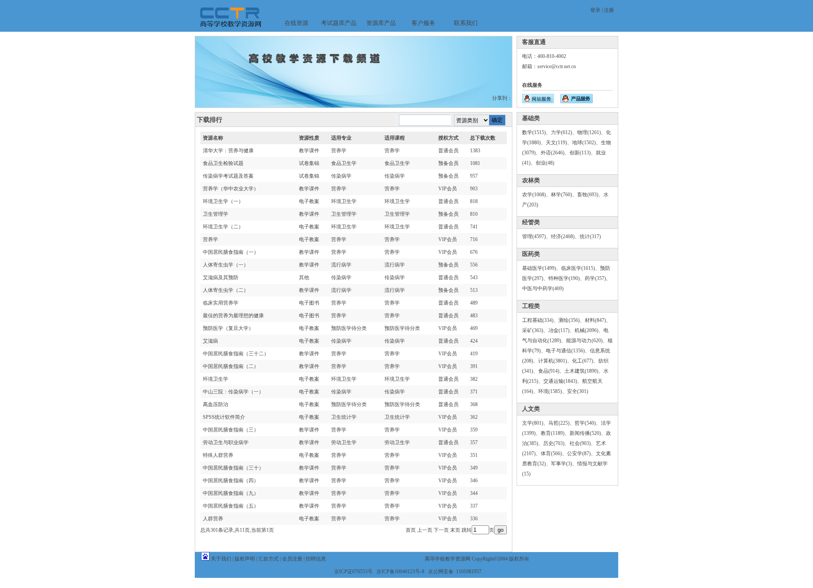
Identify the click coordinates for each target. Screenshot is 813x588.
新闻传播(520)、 (588, 433)
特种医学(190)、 (566, 278)
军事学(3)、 (564, 464)
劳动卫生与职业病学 (226, 442)
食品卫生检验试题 (223, 163)
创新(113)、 (583, 153)
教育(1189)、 (555, 433)
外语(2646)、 (555, 153)
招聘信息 (316, 559)
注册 (609, 10)
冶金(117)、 (561, 330)
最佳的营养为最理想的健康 (233, 316)
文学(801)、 (535, 423)
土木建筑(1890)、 (583, 371)
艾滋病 (210, 341)
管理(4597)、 (536, 236)
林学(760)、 (564, 195)
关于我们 (221, 559)
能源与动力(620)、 (587, 340)
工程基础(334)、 (540, 320)
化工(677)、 (585, 361)
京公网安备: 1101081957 (454, 571)
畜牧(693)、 (590, 195)
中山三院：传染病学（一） (233, 392)
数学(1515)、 (536, 132)
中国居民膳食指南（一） (231, 252)
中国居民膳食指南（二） (231, 366)
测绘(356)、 (572, 320)
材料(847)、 (598, 320)
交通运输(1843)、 (562, 381)
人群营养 (213, 519)
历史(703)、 (556, 443)
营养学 (210, 239)
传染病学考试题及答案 (228, 176)
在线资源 (296, 23)
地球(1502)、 (586, 143)
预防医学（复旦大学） (228, 328)
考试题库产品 (339, 23)
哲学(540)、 (588, 423)
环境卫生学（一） (223, 201)
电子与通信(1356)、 (568, 351)
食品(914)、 (551, 371)
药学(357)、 (598, 278)
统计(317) (590, 236)
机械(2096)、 (589, 330)
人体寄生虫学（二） (226, 290)
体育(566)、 (554, 453)
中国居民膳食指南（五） (231, 506)
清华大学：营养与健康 (228, 151)
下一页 (441, 530)
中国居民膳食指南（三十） (233, 468)
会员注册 (292, 559)
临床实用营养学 (220, 303)
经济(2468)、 (565, 236)
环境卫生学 (215, 379)
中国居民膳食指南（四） (231, 481)
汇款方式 (268, 559)
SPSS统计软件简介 (224, 417)
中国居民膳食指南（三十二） (236, 354)
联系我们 (466, 23)
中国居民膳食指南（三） (231, 430)
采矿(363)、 (535, 330)
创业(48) (545, 163)
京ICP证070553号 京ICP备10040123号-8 (379, 571)
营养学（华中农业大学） (231, 189)
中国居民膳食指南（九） (231, 493)
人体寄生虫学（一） (226, 265)
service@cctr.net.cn (556, 66)
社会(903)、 (583, 443)
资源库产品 (381, 23)
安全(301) (577, 391)
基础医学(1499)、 (541, 268)
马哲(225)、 (561, 423)
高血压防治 (215, 404)
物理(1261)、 (591, 132)
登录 (595, 10)
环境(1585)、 (552, 391)
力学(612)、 (564, 132)
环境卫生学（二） (223, 227)
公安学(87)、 (581, 453)
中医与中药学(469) (543, 288)
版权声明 (245, 559)
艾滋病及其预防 (220, 277)
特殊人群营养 (218, 455)
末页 (455, 530)
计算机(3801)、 (555, 361)
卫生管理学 (215, 214)
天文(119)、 (559, 143)
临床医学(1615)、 (580, 268)
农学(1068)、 (536, 195)
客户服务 (423, 23)
